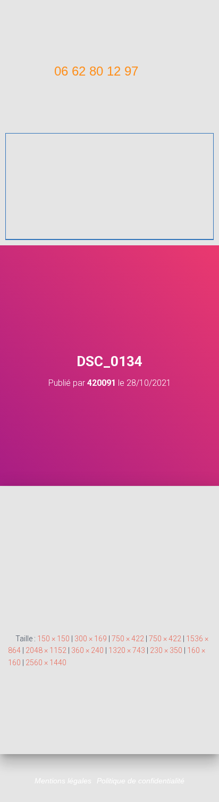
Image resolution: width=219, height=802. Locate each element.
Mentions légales (63, 780)
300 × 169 (90, 638)
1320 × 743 (126, 650)
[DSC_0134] (109, 559)
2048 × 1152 (46, 650)
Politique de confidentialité (140, 780)
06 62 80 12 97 (96, 71)
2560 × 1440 (46, 662)
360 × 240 (87, 650)
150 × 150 (53, 638)
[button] (109, 111)
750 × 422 (128, 638)
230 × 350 (166, 650)
